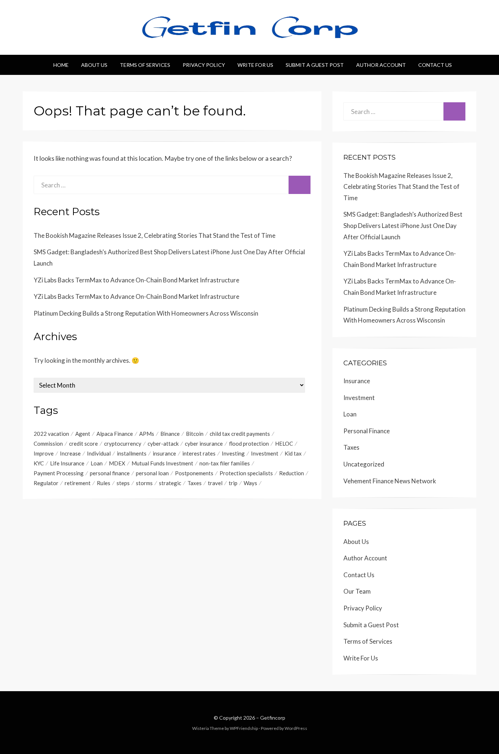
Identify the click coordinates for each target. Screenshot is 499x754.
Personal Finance (366, 431)
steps (123, 483)
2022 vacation (51, 433)
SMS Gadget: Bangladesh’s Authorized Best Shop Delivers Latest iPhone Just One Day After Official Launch (402, 225)
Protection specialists (246, 473)
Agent (82, 433)
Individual (99, 453)
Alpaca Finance (114, 433)
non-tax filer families (224, 463)
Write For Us (255, 65)
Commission (48, 443)
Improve (44, 453)
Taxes (194, 483)
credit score (83, 443)
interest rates (199, 453)
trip (233, 483)
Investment (264, 453)
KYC (39, 463)
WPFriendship (244, 728)
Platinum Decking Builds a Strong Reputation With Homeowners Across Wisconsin (146, 313)
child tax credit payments (240, 433)
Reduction (291, 473)
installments (131, 453)
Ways (250, 483)
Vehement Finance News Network (389, 481)
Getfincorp (272, 718)
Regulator (46, 483)
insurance (164, 453)
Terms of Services (145, 65)
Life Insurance (67, 463)
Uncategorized (363, 464)
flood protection (249, 443)
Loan (97, 463)
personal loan (152, 473)
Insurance (356, 381)
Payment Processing (59, 473)
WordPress (296, 728)
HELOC (284, 443)
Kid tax (293, 453)
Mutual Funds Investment (162, 463)
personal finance (110, 473)
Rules (103, 483)
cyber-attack (163, 443)
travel (215, 483)
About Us (94, 65)
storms (144, 483)
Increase (70, 453)
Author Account (381, 65)
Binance (170, 433)
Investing (233, 453)
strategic (170, 483)
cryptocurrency (122, 443)
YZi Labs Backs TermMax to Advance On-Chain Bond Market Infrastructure (136, 280)
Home (61, 65)
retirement (78, 483)
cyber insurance (204, 443)
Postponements (194, 473)
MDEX (117, 463)
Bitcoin (194, 433)
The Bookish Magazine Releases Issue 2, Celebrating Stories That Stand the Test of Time (154, 235)
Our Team (357, 591)
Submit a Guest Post (315, 65)
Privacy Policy (204, 65)
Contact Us (435, 65)
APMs (146, 433)
